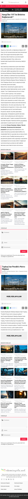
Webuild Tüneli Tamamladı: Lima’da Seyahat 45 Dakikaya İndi (20, 405)
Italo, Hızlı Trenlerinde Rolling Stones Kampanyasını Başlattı (20, 190)
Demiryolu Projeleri (11, 19)
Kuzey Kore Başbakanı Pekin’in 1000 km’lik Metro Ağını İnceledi (7, 382)
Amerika (16, 161)
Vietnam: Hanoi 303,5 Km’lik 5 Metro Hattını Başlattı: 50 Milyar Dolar (6, 360)
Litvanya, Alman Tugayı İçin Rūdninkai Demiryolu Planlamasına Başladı (7, 166)
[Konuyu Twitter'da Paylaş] (5, 46)
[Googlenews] (13, 479)
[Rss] (11, 479)
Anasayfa (4, 19)
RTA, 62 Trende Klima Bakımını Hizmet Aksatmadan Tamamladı (6, 405)
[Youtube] (9, 479)
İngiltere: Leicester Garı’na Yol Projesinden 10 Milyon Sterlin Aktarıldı (7, 190)
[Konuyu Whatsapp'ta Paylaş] (7, 46)
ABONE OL (14, 46)
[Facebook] (2, 479)
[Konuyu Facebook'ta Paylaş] (2, 46)
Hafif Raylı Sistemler (11, 271)
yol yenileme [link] (24, 120)
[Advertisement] (14, 456)
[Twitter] (4, 479)
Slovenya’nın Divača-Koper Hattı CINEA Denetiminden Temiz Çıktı (20, 215)
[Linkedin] (6, 479)
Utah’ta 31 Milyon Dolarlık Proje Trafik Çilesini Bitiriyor (19, 166)
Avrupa (2, 161)
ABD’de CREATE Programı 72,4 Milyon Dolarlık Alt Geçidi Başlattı (6, 215)
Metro (17, 271)
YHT (19, 185)
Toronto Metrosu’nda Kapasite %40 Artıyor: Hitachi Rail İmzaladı (20, 382)
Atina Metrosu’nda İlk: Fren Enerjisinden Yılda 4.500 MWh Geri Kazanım (20, 360)
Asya (2, 354)
